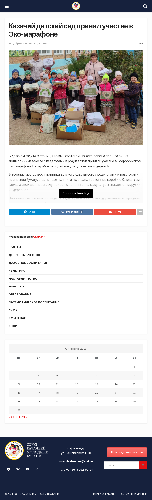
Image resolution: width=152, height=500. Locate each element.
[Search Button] (143, 465)
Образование (20, 294)
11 (57, 384)
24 (38, 401)
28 (116, 401)
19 (76, 392)
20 (96, 392)
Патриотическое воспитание (34, 302)
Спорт (14, 326)
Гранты (15, 247)
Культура (17, 270)
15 (134, 384)
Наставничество (23, 278)
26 (76, 401)
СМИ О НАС (17, 318)
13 (96, 384)
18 (57, 392)
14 (116, 384)
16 (19, 392)
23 (19, 401)
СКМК (13, 310)
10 (38, 384)
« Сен (13, 417)
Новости (45, 43)
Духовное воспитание (28, 263)
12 (76, 384)
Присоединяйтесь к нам (127, 452)
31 (38, 410)
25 (57, 401)
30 (19, 410)
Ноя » (23, 417)
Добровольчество (24, 43)
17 (38, 392)
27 (96, 401)
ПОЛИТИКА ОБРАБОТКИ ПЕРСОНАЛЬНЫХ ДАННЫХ (117, 494)
